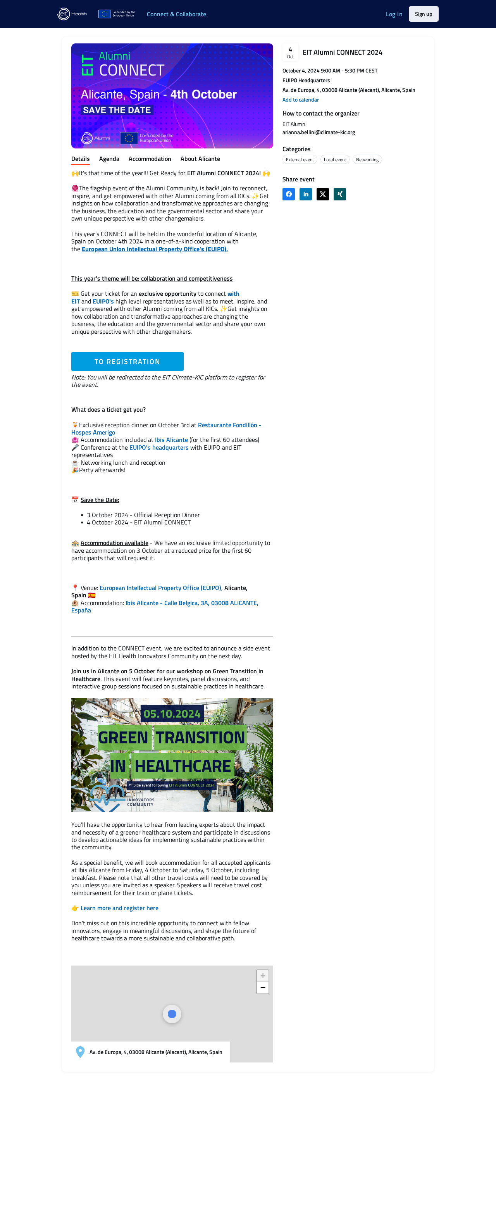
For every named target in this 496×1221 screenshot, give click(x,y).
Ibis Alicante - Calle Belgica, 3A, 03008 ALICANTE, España (164, 606)
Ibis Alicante (171, 439)
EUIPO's (103, 301)
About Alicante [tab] (200, 159)
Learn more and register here (119, 907)
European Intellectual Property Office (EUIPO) (160, 587)
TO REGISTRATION (127, 361)
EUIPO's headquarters (159, 447)
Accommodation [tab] (150, 159)
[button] (300, 99)
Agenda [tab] (109, 159)
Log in (394, 14)
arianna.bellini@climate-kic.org (318, 132)
